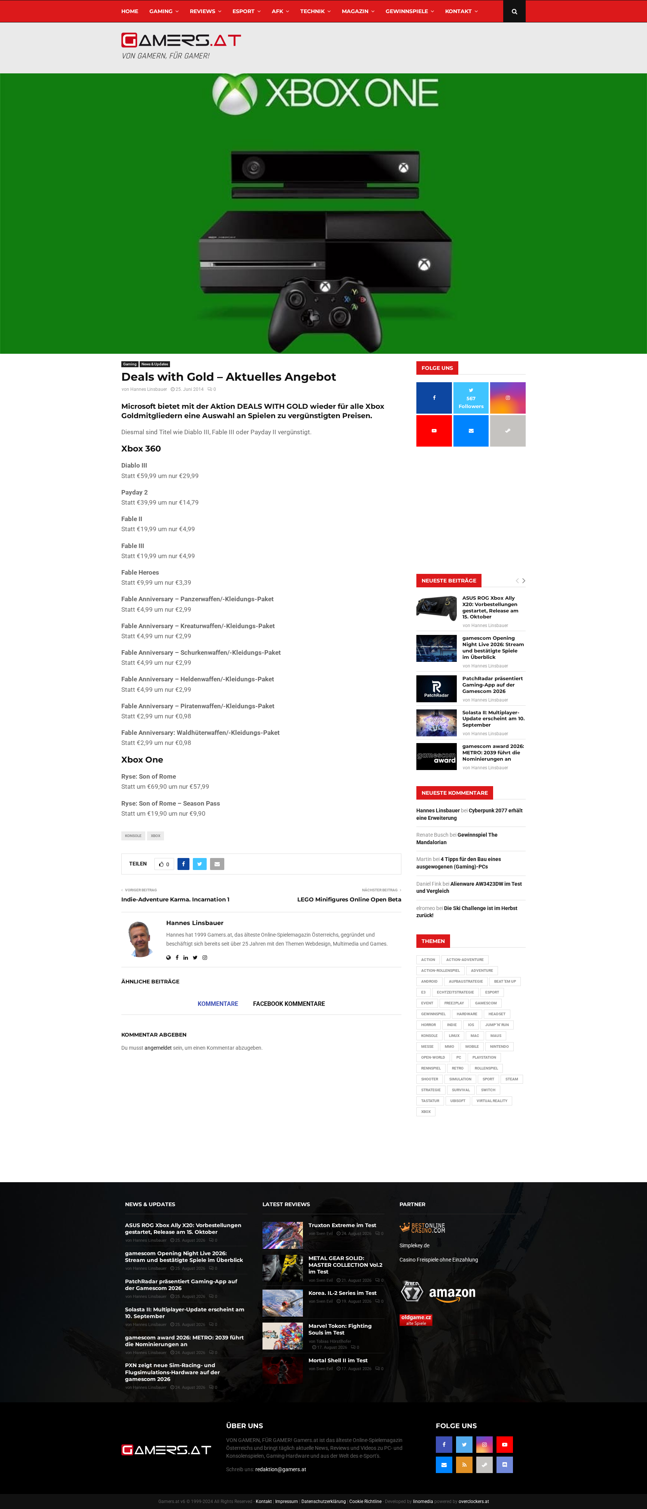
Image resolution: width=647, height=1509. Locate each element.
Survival (461, 1090)
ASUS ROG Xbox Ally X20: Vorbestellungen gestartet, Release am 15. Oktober (490, 607)
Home (129, 11)
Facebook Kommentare (289, 1003)
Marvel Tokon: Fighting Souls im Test (340, 1329)
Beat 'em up (505, 981)
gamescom (486, 1003)
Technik (312, 11)
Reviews (202, 11)
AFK (277, 11)
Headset (497, 1014)
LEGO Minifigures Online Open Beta (349, 899)
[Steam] (484, 1465)
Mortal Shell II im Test (338, 1360)
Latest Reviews (286, 1204)
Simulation (460, 1079)
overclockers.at (474, 1501)
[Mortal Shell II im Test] (282, 1370)
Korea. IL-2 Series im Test (343, 1293)
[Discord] (504, 1465)
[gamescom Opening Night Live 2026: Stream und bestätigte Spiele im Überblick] (436, 648)
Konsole (133, 836)
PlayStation (484, 1057)
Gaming (161, 11)
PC (458, 1057)
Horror (428, 1025)
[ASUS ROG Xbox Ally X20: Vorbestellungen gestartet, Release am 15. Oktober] (436, 608)
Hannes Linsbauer (148, 389)
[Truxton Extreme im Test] (282, 1235)
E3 (423, 992)
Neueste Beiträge (449, 580)
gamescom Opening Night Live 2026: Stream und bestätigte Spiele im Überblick (493, 647)
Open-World (433, 1057)
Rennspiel (431, 1068)
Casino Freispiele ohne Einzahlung (439, 1260)
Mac (475, 1036)
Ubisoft (457, 1101)
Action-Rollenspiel (440, 970)
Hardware (467, 1014)
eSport (244, 11)
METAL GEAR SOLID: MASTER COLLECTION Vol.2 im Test (345, 1265)
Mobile (472, 1046)
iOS (471, 1025)
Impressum (286, 1501)
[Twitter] (464, 1444)
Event (427, 1003)
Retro (458, 1068)
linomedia (423, 1501)
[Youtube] (504, 1444)
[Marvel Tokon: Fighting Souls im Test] (282, 1336)
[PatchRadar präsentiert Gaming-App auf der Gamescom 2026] (436, 688)
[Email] (444, 1465)
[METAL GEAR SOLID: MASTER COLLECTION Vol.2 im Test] (282, 1268)
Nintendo (499, 1046)
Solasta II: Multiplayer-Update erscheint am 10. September (493, 718)
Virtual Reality (492, 1101)
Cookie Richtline (365, 1501)
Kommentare (218, 1003)
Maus (495, 1036)
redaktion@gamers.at (280, 1469)
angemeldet (158, 1048)
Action (428, 960)
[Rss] (464, 1465)
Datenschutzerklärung (323, 1501)
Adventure (482, 970)
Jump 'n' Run (497, 1025)
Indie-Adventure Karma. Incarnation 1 (175, 899)
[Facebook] (444, 1444)
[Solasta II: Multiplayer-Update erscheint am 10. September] (436, 722)
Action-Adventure (465, 960)
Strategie (431, 1090)
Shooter (429, 1079)
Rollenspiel (486, 1068)
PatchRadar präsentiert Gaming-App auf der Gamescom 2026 (492, 684)
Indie (452, 1025)
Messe (427, 1046)
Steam (511, 1079)
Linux (454, 1036)
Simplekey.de (414, 1245)
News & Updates (155, 364)
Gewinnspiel (433, 1014)
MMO (449, 1046)
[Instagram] (484, 1444)
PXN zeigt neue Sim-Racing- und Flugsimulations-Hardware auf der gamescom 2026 (172, 1372)
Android (429, 981)
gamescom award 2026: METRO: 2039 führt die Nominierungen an (493, 752)
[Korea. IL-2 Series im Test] (282, 1303)
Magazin (355, 11)
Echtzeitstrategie (455, 992)
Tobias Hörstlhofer (333, 1341)
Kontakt (458, 11)
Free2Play (454, 1003)
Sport (488, 1079)
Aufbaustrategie (466, 981)
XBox (155, 836)
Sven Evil (324, 1280)
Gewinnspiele (407, 11)
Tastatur (430, 1101)
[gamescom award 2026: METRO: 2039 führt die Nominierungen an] (436, 756)
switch (488, 1090)
